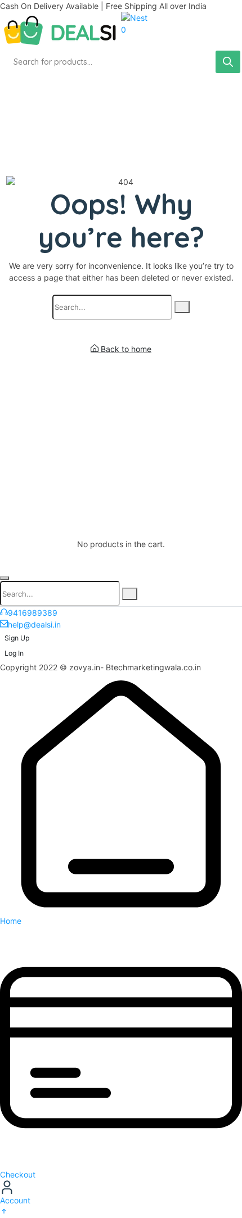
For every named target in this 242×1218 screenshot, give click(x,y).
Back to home (124, 349)
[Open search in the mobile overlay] (121, 62)
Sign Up (17, 638)
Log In (14, 653)
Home (10, 921)
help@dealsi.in (34, 624)
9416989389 (32, 612)
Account (15, 1200)
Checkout (17, 1174)
